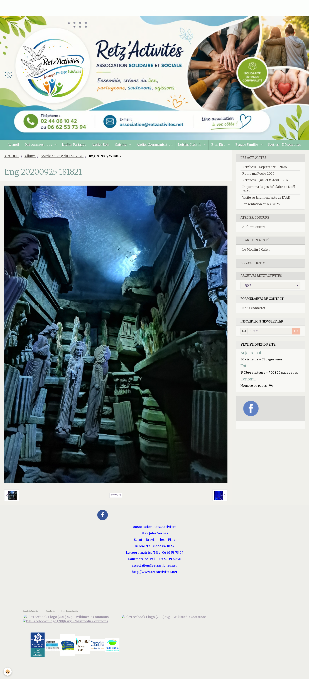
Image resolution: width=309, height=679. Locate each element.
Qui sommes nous (38, 145)
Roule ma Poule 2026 (258, 174)
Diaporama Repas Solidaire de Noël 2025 (268, 189)
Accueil (13, 145)
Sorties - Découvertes (284, 145)
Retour (116, 495)
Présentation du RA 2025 (261, 204)
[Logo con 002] (52, 644)
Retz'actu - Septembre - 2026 (264, 167)
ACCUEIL (11, 156)
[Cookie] (8, 672)
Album (30, 156)
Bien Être (218, 145)
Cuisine (121, 145)
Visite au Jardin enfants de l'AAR (266, 198)
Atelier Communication (155, 145)
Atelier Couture (254, 227)
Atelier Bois (100, 145)
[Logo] (65, 621)
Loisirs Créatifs (190, 145)
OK (296, 331)
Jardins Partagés (74, 145)
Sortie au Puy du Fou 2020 (62, 156)
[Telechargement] (97, 644)
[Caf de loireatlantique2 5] (37, 644)
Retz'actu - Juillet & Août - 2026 (266, 180)
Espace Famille (247, 145)
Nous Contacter (254, 308)
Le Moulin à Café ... (256, 250)
